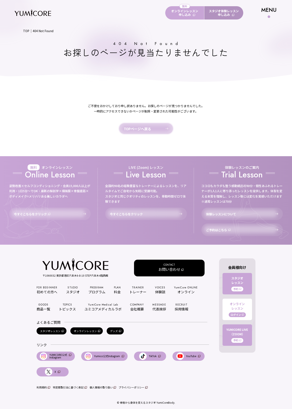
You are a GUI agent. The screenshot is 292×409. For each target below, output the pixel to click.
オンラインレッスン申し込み (184, 13)
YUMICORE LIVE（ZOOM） (237, 334)
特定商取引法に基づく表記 (68, 387)
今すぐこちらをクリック (30, 214)
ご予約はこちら (216, 230)
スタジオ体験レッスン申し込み (224, 13)
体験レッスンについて (221, 214)
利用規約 (42, 387)
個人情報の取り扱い (101, 387)
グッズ (114, 331)
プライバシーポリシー (131, 387)
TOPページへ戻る (137, 128)
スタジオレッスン (50, 331)
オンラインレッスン (85, 331)
